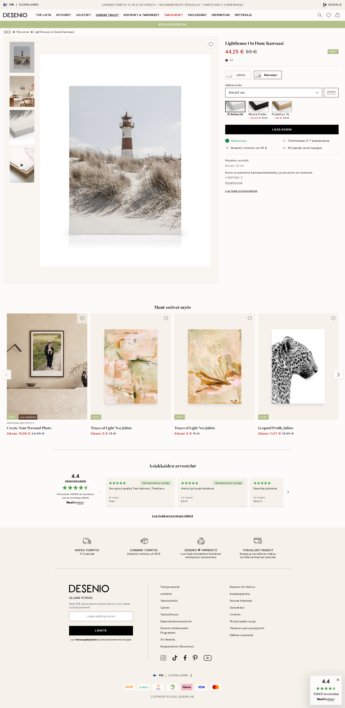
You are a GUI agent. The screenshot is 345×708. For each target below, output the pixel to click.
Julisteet (83, 15)
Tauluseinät (197, 15)
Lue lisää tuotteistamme (241, 191)
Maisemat (23, 32)
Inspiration (221, 15)
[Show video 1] (22, 165)
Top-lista (43, 15)
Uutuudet (63, 15)
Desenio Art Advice (242, 587)
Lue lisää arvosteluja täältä (172, 516)
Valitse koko (233, 85)
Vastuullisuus (169, 614)
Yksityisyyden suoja (243, 621)
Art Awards (168, 639)
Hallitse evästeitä (241, 635)
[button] (331, 92)
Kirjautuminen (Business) (177, 646)
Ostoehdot (237, 607)
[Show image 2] (22, 91)
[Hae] (319, 15)
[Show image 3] (22, 127)
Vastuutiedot (169, 600)
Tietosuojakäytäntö (86, 639)
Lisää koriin (282, 129)
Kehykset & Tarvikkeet (141, 15)
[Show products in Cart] (337, 15)
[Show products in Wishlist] (328, 15)
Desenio (184, 696)
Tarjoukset (173, 15)
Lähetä (101, 630)
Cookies (235, 614)
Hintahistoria (234, 183)
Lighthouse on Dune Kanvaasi (54, 32)
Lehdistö (166, 594)
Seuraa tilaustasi (241, 600)
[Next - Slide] (342, 110)
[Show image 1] (22, 57)
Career (165, 607)
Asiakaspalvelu (240, 594)
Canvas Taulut (107, 15)
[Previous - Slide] (222, 110)
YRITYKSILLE (243, 15)
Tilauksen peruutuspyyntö (247, 628)
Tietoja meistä (170, 587)
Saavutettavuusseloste (176, 621)
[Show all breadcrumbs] (7, 32)
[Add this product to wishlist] (211, 44)
